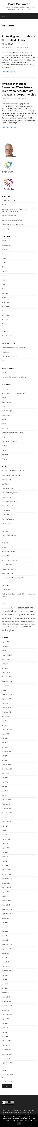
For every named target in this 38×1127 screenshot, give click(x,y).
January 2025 (6, 672)
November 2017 (7, 813)
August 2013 (6, 953)
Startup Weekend (7, 506)
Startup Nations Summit (9, 501)
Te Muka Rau (6, 510)
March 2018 (5, 795)
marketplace (10, 621)
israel (31, 618)
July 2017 (5, 826)
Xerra (3, 361)
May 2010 (5, 1032)
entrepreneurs (8, 614)
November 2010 (7, 1006)
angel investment (25, 607)
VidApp (4, 450)
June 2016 (5, 857)
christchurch (7, 611)
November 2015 (7, 879)
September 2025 (7, 655)
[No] (36, 1121)
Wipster (4, 459)
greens (33, 614)
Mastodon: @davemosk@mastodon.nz (14, 377)
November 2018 (7, 769)
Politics (4, 311)
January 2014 (6, 940)
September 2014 (7, 914)
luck (7, 621)
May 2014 (5, 931)
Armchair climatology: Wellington (12, 220)
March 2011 (5, 993)
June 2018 (5, 782)
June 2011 (5, 984)
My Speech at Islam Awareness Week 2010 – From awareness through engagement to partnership (19, 89)
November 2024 (7, 681)
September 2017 (7, 821)
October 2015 (6, 883)
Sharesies (5, 428)
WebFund (5, 455)
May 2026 (5, 651)
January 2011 (6, 997)
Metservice (5, 352)
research (8, 624)
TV (13, 627)
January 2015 (6, 905)
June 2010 (5, 1028)
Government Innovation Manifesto (13, 475)
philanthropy (29, 621)
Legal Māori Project (8, 488)
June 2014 (5, 927)
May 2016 (5, 861)
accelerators (4, 608)
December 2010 (7, 1001)
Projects (4, 324)
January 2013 (6, 966)
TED (12, 627)
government (24, 614)
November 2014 (7, 909)
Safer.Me (4, 424)
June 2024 (5, 690)
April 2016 (5, 865)
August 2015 (6, 892)
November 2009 (7, 1054)
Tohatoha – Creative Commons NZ (13, 578)
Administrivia (6, 249)
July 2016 (5, 852)
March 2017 (5, 835)
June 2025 (5, 664)
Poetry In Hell (6, 497)
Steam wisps (6, 229)
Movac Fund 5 (6, 415)
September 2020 (7, 729)
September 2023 (7, 699)
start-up (28, 624)
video (3, 284)
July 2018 (5, 778)
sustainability (6, 627)
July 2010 (5, 1023)
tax (10, 627)
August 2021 (6, 716)
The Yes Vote (6, 523)
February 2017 (6, 839)
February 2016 (6, 870)
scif (18, 624)
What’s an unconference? (10, 205)
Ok (19, 1123)
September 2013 (7, 949)
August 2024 (6, 686)
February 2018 (6, 800)
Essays (4, 258)
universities (18, 627)
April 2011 (5, 988)
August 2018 (6, 773)
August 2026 (6, 642)
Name (4, 1070)
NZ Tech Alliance (7, 564)
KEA (34, 618)
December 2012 (7, 971)
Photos (4, 241)
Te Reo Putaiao (6, 515)
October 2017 (6, 817)
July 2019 (5, 756)
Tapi (3, 437)
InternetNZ (5, 315)
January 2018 (6, 804)
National (18, 621)
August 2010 (6, 1019)
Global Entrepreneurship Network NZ (14, 348)
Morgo (14, 621)
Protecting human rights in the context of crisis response (18, 39)
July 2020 (5, 738)
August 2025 (6, 659)
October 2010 (6, 1010)
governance (16, 614)
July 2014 (5, 922)
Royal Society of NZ (8, 573)
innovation (9, 618)
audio (34, 608)
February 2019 (6, 765)
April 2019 (5, 760)
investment (24, 617)
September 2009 (7, 1063)
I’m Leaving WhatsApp (9, 200)
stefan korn (33, 624)
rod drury (14, 624)
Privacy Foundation (8, 569)
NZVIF (24, 621)
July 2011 (5, 979)
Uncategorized (6, 245)
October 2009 (6, 1058)
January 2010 (6, 1045)
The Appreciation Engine (10, 356)
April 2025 (5, 668)
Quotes (4, 271)
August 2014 (6, 918)
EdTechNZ (5, 547)
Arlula (4, 397)
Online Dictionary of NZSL (10, 493)
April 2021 (5, 725)
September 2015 (7, 887)
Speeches (5, 293)
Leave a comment (22, 47)
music (4, 276)
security (22, 624)
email (31, 611)
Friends (4, 262)
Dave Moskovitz (19, 4)
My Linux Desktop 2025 (9, 216)
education (26, 611)
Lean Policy (5, 484)
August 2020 (6, 734)
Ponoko (4, 419)
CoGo (3, 406)
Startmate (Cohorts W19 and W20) (13, 433)
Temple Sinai (6, 590)
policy (33, 621)
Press (3, 289)
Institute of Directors (8, 551)
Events (4, 267)
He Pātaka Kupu (7, 479)
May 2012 (5, 975)
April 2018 (5, 791)
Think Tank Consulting (9, 535)
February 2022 (6, 708)
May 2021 (5, 721)
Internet (16, 618)
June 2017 (5, 830)
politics (4, 624)
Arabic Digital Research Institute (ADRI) (14, 393)
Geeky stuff (5, 302)
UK (15, 627)
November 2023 (7, 694)
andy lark (9, 608)
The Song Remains (8, 519)
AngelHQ (5, 389)
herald (3, 618)
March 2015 (5, 896)
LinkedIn (4, 372)
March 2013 (5, 962)
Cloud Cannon (6, 402)
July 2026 (5, 646)
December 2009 (7, 1049)
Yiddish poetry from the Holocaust (13, 224)
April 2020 (5, 747)
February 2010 (6, 1041)
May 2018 (5, 786)
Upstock (4, 446)
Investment (5, 306)
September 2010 (7, 1014)
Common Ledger (7, 411)
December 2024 (7, 677)
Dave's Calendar (7, 336)
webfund (27, 626)
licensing (4, 621)
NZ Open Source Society (9, 560)
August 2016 (6, 848)
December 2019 (7, 751)
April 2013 (5, 957)
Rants (4, 297)
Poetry (4, 280)
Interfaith (5, 319)
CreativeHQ (18, 611)
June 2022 (5, 703)
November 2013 (7, 944)
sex (26, 624)
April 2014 (5, 936)
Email (4, 1078)
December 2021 (7, 712)
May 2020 (5, 743)
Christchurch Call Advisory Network (13, 471)
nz (21, 621)
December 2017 (7, 808)
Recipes (4, 254)
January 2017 (6, 843)
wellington (8, 630)
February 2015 (6, 900)
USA (22, 627)
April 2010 (5, 1036)
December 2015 (7, 874)
